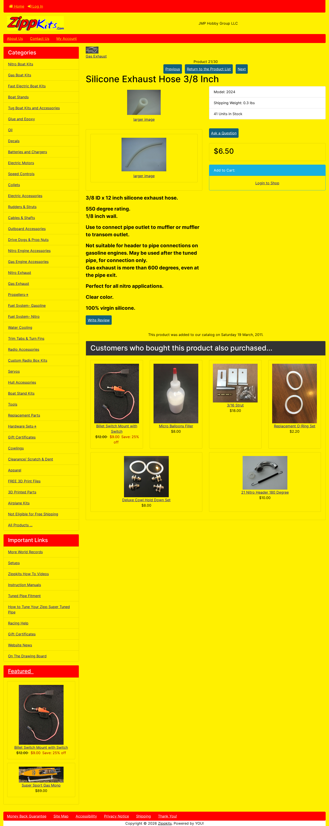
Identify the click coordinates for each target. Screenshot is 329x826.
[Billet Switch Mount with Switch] (116, 393)
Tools (12, 404)
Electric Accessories (25, 196)
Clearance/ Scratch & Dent (30, 459)
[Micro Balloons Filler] (176, 393)
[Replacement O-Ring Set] (294, 393)
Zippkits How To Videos (28, 574)
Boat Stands (18, 97)
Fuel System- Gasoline (27, 305)
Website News (20, 645)
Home (18, 6)
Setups (14, 563)
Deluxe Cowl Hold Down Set (146, 500)
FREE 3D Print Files (24, 481)
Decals (13, 141)
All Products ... (20, 525)
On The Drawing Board (27, 656)
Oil (10, 130)
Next (242, 69)
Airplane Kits (19, 503)
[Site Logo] (57, 23)
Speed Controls (21, 174)
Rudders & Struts (22, 206)
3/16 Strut (235, 405)
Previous (172, 69)
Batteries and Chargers (27, 152)
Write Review (99, 320)
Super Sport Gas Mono (41, 785)
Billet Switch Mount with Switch (41, 747)
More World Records (25, 552)
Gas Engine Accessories (28, 261)
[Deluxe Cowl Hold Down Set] (146, 476)
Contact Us (39, 38)
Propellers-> (18, 294)
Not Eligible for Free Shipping (33, 514)
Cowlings (16, 448)
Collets (14, 185)
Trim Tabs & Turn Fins (26, 338)
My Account (66, 38)
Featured (21, 671)
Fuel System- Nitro (24, 316)
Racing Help (18, 623)
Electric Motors (21, 163)
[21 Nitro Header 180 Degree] (265, 472)
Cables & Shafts (21, 217)
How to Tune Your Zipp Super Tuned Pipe (39, 609)
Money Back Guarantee (26, 816)
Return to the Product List (209, 69)
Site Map (60, 816)
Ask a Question (224, 133)
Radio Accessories (23, 349)
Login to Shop (267, 183)
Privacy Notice (116, 816)
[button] (320, 804)
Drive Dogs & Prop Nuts (28, 239)
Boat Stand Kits (21, 393)
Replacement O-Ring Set (294, 426)
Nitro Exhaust (19, 272)
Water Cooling (20, 327)
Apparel (14, 470)
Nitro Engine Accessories (29, 250)
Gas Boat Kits (19, 75)
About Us (15, 38)
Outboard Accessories (27, 228)
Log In (37, 6)
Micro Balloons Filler (176, 426)
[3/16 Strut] (235, 382)
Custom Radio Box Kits (27, 360)
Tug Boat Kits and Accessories (34, 108)
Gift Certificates (22, 437)
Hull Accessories (22, 382)
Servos (14, 371)
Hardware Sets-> (22, 426)
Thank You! (167, 816)
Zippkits (165, 823)
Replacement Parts (24, 415)
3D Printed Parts (22, 492)
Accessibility (86, 816)
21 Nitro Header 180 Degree (265, 492)
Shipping (143, 816)
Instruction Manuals (24, 585)
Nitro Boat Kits (20, 64)
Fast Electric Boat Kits (27, 86)
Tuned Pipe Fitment (24, 596)
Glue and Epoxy (21, 119)
